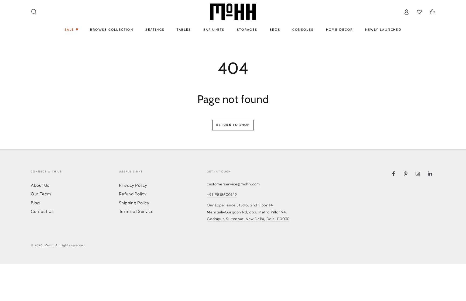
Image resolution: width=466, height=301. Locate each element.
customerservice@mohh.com (233, 184)
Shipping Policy (134, 202)
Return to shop (233, 125)
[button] (34, 12)
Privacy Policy (133, 185)
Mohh (48, 245)
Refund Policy (133, 193)
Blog (35, 202)
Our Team (41, 193)
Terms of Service (136, 211)
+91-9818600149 (222, 194)
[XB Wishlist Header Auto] (419, 12)
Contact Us (42, 211)
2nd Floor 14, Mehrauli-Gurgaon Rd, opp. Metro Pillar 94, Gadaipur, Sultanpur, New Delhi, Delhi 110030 (248, 212)
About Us (40, 185)
